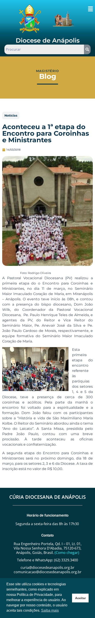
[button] (90, 9)
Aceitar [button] (80, 598)
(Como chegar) (67, 552)
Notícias (10, 115)
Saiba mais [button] (50, 610)
